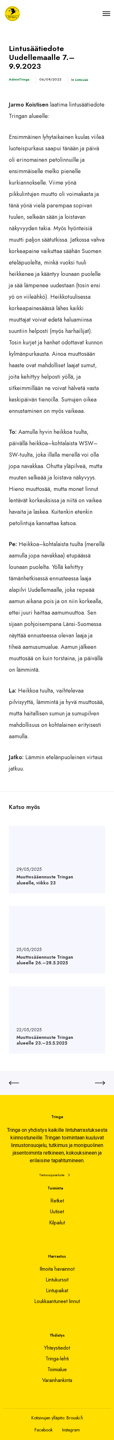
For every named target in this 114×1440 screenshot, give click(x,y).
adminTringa (19, 79)
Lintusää (81, 79)
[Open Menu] (106, 13)
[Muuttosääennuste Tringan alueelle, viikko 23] (57, 859)
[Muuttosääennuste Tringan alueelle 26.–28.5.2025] (57, 940)
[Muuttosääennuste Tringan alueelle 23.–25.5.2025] (57, 1020)
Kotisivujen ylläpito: (48, 1418)
